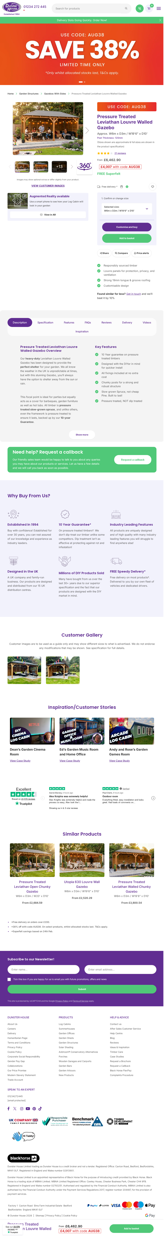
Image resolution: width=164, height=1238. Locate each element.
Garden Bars (65, 1065)
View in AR (50, 214)
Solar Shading (66, 1047)
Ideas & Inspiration (119, 1047)
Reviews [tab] (107, 322)
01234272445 (15, 1096)
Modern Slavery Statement (22, 1075)
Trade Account (15, 1079)
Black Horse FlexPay (120, 1070)
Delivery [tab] (127, 322)
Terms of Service (80, 1001)
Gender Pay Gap (16, 1061)
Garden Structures (29, 93)
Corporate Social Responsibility (24, 1056)
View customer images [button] (48, 185)
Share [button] (105, 253)
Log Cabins (65, 1024)
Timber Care (116, 1052)
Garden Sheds (66, 1038)
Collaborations (15, 1065)
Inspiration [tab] (82, 331)
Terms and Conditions (19, 1042)
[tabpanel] (82, 393)
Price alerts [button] (142, 253)
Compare (122, 253)
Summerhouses (67, 1028)
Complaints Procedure (121, 1075)
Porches (63, 1056)
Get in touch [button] (133, 293)
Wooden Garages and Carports (75, 1061)
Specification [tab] (45, 322)
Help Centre (116, 1033)
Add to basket (126, 238)
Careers (12, 1028)
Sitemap (40, 1215)
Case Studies (117, 1056)
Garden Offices (66, 1033)
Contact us (115, 1024)
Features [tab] (69, 322)
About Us (12, 1024)
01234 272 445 (35, 7)
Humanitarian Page (17, 1038)
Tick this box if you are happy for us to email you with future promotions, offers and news (60, 979)
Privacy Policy (62, 1001)
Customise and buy (126, 227)
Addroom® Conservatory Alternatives (78, 1052)
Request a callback (132, 459)
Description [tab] (20, 322)
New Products (66, 1075)
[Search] (126, 8)
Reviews (114, 1042)
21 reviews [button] (120, 153)
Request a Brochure (120, 1061)
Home (11, 93)
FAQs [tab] (88, 322)
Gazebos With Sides (55, 93)
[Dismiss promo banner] (160, 20)
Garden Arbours (67, 1070)
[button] (140, 8)
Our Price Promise (17, 1070)
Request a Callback (120, 1065)
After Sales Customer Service (125, 1028)
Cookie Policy (15, 1052)
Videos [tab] (147, 322)
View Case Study (20, 760)
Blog (112, 1038)
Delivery (12, 1033)
